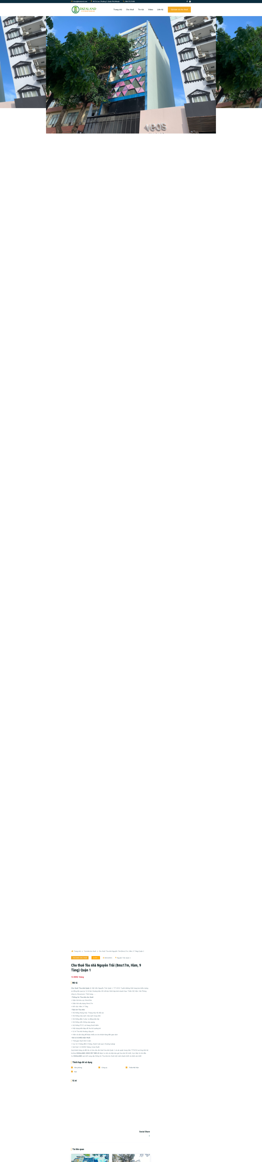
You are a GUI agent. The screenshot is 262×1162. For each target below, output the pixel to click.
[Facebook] (187, 1)
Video (150, 9)
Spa (75, 1072)
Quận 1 (95, 958)
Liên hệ (160, 9)
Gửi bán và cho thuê (179, 9)
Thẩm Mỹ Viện (134, 1068)
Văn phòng (78, 1068)
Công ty (104, 1068)
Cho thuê (130, 9)
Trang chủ (117, 9)
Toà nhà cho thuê (90, 951)
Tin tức (141, 9)
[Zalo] (190, 1)
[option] (131, 76)
